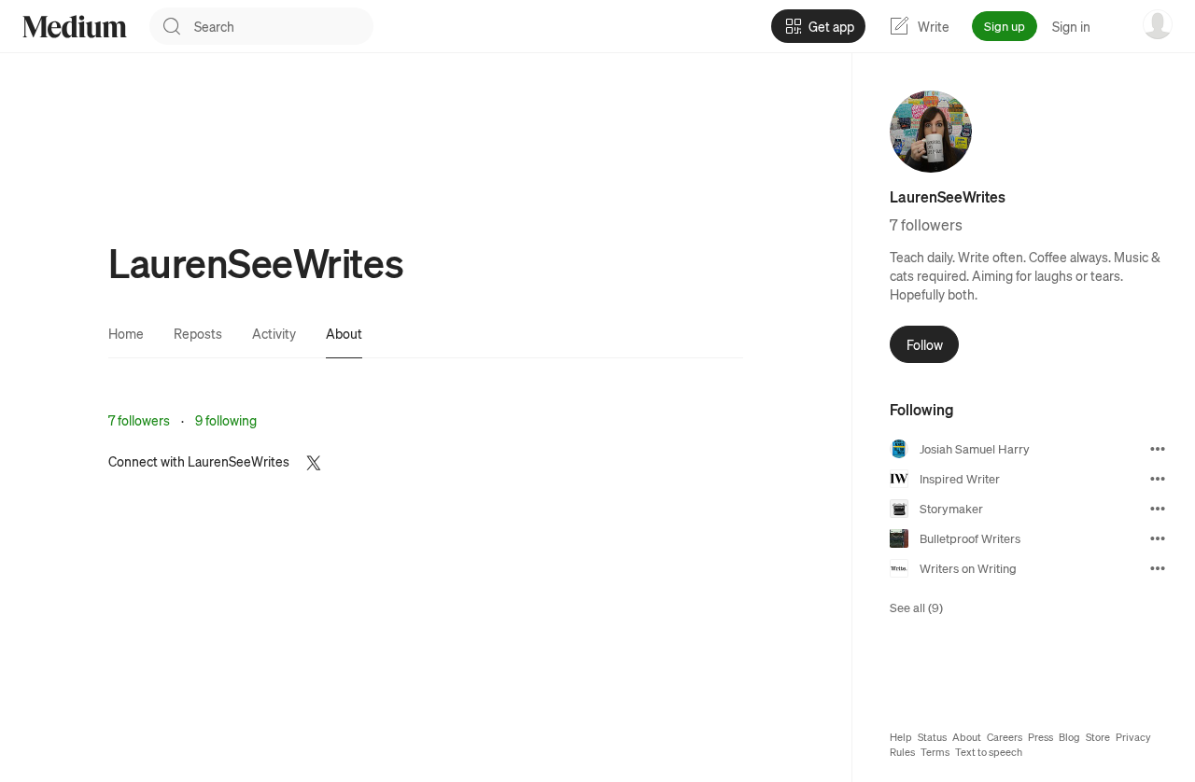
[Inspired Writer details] (1158, 479)
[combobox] (283, 26)
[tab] (126, 333)
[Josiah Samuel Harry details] (1158, 449)
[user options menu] (1158, 24)
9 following (226, 420)
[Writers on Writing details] (1158, 568)
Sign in (1071, 26)
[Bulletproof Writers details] (1158, 538)
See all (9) (916, 607)
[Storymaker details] (1158, 509)
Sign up (1004, 26)
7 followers (139, 420)
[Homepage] (74, 26)
